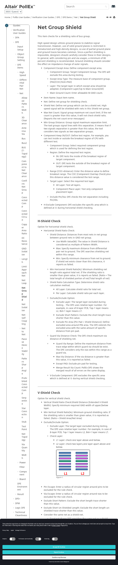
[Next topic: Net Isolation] (111, 18)
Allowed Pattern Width (24, 105)
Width (24, 456)
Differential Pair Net (23, 84)
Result (20, 494)
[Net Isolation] (111, 18)
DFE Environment (22, 486)
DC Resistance (24, 241)
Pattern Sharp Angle (24, 366)
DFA (17, 37)
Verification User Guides (43, 17)
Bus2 (24, 143)
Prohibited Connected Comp (24, 386)
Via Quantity (24, 447)
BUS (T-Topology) (24, 152)
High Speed (23, 74)
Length (25, 261)
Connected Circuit (24, 215)
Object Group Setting (21, 57)
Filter (22, 467)
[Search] (105, 7)
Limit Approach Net (24, 271)
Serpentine (24, 400)
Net (76, 17)
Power (23, 462)
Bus (24, 138)
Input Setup (20, 48)
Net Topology (24, 437)
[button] (12, 30)
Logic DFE (20, 507)
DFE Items (67, 17)
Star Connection (24, 413)
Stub (24, 421)
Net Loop (24, 282)
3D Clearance (24, 120)
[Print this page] (114, 17)
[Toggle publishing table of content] (6, 25)
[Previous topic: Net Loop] (107, 18)
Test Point (24, 428)
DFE (58, 17)
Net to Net (23, 331)
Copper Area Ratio (24, 229)
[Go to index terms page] (110, 8)
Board (23, 479)
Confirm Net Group (24, 186)
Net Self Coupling (24, 319)
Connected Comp (24, 202)
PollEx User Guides (21, 17)
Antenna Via (24, 131)
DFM (17, 503)
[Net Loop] (107, 18)
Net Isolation (24, 307)
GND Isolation (24, 251)
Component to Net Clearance (24, 169)
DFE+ (17, 498)
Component (23, 473)
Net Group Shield (88, 17)
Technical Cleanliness (21, 514)
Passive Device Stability (25, 346)
